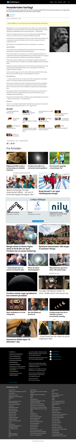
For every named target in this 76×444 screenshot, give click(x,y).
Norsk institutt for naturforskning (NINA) (38, 431)
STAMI (53, 405)
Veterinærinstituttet (55, 432)
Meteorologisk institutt (13, 428)
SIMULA (53, 397)
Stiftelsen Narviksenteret (56, 409)
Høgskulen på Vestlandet (13, 417)
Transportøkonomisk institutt (57, 415)
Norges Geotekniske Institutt (35, 416)
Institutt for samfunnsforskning (15, 420)
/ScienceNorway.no (56, 359)
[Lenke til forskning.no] (27, 1)
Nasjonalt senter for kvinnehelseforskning (38, 407)
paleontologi (10, 140)
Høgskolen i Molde (12, 412)
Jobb (64, 2)
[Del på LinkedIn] (12, 144)
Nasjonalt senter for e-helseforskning (37, 405)
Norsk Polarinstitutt (34, 425)
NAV (9, 430)
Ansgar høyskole (12, 389)
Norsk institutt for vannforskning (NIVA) (38, 433)
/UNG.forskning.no (56, 356)
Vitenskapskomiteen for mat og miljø (59, 435)
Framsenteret (11, 405)
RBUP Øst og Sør (55, 393)
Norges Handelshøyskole (35, 418)
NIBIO (10, 432)
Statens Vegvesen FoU (56, 407)
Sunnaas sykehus (55, 410)
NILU (10, 436)
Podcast (60, 2)
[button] (8, 211)
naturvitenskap (23, 140)
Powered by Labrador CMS (38, 441)
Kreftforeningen (12, 424)
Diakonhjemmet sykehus (13, 394)
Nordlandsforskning (34, 415)
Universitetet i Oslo (55, 424)
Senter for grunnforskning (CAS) (58, 401)
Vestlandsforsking (55, 430)
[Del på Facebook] (7, 144)
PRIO (53, 391)
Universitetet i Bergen (56, 420)
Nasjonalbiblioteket (34, 399)
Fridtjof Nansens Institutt (13, 407)
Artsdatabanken (12, 393)
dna (17, 140)
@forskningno (55, 351)
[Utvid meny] (68, 2)
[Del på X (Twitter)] (10, 144)
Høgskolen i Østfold (12, 414)
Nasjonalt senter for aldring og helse (37, 403)
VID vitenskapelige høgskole (57, 434)
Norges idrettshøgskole (34, 423)
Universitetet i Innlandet (56, 422)
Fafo (9, 399)
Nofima (31, 411)
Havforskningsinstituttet (13, 410)
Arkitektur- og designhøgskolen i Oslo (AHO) (17, 391)
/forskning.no (55, 354)
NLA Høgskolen (33, 389)
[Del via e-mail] (14, 144)
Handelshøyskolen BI (13, 409)
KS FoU (10, 422)
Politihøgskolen (55, 389)
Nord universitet (33, 413)
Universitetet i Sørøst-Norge (57, 427)
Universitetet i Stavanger (56, 425)
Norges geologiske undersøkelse (36, 421)
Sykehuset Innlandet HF (56, 412)
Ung (56, 2)
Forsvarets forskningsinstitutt (14, 404)
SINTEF (53, 399)
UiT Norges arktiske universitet (58, 417)
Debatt (51, 2)
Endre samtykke (13, 382)
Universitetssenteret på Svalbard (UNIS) (59, 429)
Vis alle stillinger (38, 221)
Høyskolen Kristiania (13, 419)
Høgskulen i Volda (12, 415)
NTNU (31, 397)
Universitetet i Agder (56, 419)
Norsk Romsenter (33, 428)
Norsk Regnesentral (34, 426)
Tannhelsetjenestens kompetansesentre (59, 414)
